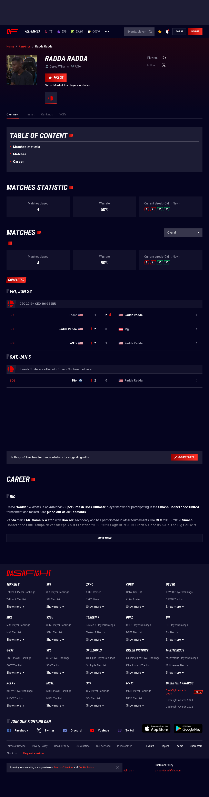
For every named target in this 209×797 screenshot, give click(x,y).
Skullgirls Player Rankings (100, 658)
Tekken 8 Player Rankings (21, 592)
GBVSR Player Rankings (179, 592)
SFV (88, 683)
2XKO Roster (93, 592)
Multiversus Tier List (177, 665)
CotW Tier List (134, 592)
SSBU (49, 617)
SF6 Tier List (53, 599)
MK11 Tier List (134, 698)
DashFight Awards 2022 (179, 706)
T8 (50, 31)
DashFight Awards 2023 (179, 700)
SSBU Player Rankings (58, 625)
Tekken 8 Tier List (16, 599)
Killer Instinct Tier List (138, 665)
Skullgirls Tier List (96, 665)
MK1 (9, 617)
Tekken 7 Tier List (96, 632)
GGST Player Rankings (19, 658)
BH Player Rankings (177, 625)
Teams (179, 746)
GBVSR (170, 584)
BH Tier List (172, 632)
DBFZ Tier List (134, 632)
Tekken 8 (13, 584)
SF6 (64, 31)
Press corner (124, 746)
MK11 (130, 683)
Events (150, 746)
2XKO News (92, 599)
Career (18, 162)
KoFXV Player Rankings (20, 691)
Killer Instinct (137, 650)
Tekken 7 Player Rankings (100, 625)
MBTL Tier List (54, 698)
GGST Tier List (14, 665)
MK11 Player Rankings (138, 691)
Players (165, 746)
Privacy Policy (40, 746)
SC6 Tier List (53, 665)
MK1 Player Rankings (18, 625)
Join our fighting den (31, 721)
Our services (103, 746)
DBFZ (129, 617)
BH (168, 617)
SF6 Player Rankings (57, 592)
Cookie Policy (61, 746)
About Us (12, 753)
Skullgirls (94, 650)
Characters (196, 746)
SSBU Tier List (54, 632)
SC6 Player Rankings (58, 658)
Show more (14, 606)
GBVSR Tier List (174, 599)
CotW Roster (133, 599)
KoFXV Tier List (15, 698)
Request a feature (33, 753)
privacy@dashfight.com (168, 770)
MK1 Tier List (14, 632)
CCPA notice (83, 746)
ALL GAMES (32, 31)
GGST (10, 650)
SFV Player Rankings (97, 691)
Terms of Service (16, 746)
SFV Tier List (93, 698)
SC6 (48, 650)
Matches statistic (26, 147)
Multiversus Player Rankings (182, 658)
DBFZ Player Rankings (138, 625)
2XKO (79, 31)
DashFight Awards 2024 (176, 692)
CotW (96, 31)
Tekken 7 (92, 617)
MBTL (50, 683)
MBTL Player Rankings (58, 691)
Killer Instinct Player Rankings (143, 658)
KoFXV (11, 683)
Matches (20, 154)
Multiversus (175, 650)
